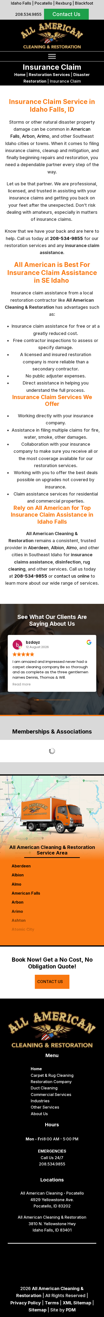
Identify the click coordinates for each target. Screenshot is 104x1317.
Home (19, 74)
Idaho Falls (21, 3)
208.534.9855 (28, 14)
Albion (57, 547)
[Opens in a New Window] (41, 1250)
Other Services (45, 1107)
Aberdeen (38, 547)
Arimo (43, 136)
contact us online (71, 576)
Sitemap (37, 1309)
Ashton (19, 920)
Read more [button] (22, 684)
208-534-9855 (66, 238)
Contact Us (66, 14)
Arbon (28, 136)
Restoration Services (49, 74)
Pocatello (43, 3)
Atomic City (23, 929)
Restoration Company (51, 1081)
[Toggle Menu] (52, 56)
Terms (52, 1302)
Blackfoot (84, 3)
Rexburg (64, 3)
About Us (39, 1113)
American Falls (26, 893)
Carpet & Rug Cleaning (52, 1075)
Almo (71, 547)
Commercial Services (51, 1094)
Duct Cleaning (44, 1088)
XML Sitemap (77, 1302)
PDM (71, 1309)
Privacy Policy (25, 1302)
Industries (40, 1100)
